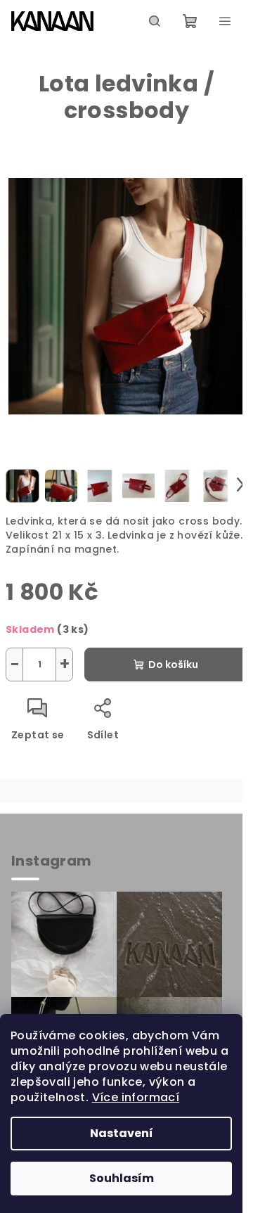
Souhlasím (121, 1178)
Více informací (136, 1097)
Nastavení (121, 1133)
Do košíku (173, 664)
